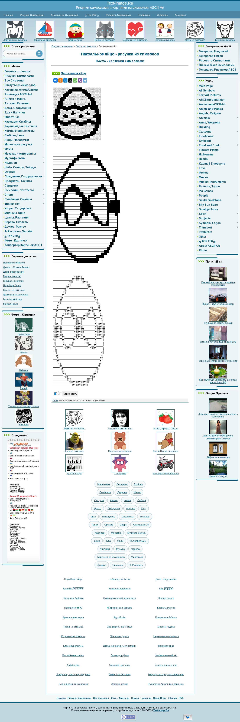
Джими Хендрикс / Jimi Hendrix (119, 646)
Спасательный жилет (166, 665)
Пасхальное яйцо (73, 73)
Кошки (127, 500)
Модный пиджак (166, 626)
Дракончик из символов (15, 294)
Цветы (97, 508)
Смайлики (105, 492)
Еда (108, 540)
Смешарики (120, 473)
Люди (120, 540)
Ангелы (130, 508)
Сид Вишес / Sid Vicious (119, 626)
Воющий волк (10, 303)
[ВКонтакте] (55, 80)
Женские (116, 532)
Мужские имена (136, 532)
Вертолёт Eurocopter (120, 588)
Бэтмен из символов (14, 290)
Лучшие (101, 565)
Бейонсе (23, 370)
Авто (93, 516)
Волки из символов (105, 40)
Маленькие (103, 484)
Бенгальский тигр (12, 299)
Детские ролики (119, 684)
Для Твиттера (74, 473)
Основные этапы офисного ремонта (218, 361)
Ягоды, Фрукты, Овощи (165, 428)
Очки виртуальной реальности (119, 598)
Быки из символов (225, 40)
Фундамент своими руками (218, 323)
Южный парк (75, 40)
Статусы (99, 500)
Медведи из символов (120, 451)
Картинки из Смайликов (64, 15)
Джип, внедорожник (13, 271)
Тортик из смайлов (73, 626)
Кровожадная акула (73, 617)
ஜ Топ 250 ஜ (92, 15)
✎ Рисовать (136, 565)
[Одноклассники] (60, 80)
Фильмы (105, 548)
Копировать (70, 393)
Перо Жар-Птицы (12, 285)
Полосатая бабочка (73, 598)
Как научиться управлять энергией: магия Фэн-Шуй (218, 381)
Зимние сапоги (166, 598)
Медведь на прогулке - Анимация (166, 674)
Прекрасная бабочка (166, 617)
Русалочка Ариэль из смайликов (166, 684)
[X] (70, 80)
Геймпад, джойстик (13, 281)
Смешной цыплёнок (119, 665)
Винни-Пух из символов (165, 451)
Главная (8, 15)
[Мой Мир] (65, 80)
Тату (143, 508)
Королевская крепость (73, 636)
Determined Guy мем (119, 674)
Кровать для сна (166, 607)
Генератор (144, 15)
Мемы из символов (195, 40)
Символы (162, 15)
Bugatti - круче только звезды (218, 304)
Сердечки (122, 484)
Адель (23, 352)
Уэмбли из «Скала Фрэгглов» (23, 406)
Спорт (123, 524)
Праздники (114, 508)
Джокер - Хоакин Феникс (16, 267)
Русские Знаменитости (120, 428)
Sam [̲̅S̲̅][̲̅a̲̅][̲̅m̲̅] (166, 588)
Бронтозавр (24, 334)
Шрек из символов (74, 451)
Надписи (100, 532)
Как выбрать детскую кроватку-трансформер (218, 283)
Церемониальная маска (166, 636)
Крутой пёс (119, 617)
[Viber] (80, 80)
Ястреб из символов (14, 262)
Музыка (120, 548)
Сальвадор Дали (120, 655)
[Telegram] (85, 80)
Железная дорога (119, 636)
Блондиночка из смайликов (73, 684)
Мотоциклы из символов (166, 473)
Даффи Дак (73, 665)
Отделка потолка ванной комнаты (218, 342)
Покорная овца (166, 646)
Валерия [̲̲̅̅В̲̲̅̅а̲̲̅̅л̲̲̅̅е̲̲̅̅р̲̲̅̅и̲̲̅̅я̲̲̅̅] (73, 588)
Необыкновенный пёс (166, 655)
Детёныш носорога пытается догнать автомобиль (218, 415)
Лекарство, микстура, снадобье (73, 674)
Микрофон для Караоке (119, 607)
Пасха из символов (86, 46)
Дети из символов (165, 40)
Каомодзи (180, 15)
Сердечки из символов (135, 40)
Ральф (23, 388)
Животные (137, 557)
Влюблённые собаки (73, 655)
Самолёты (128, 516)
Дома (97, 540)
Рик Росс (24, 424)
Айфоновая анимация (218, 457)
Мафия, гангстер (12, 276)
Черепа (135, 548)
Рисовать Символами (118, 15)
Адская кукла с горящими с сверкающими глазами (218, 437)
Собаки (141, 500)
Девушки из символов (15, 40)
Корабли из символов (45, 40)
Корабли (145, 516)
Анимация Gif (141, 524)
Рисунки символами (62, 46)
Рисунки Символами (32, 15)
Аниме (114, 500)
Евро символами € (73, 646)
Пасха (55, 400)
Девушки (122, 492)
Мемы (137, 492)
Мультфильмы (138, 540)
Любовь (138, 484)
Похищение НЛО (73, 607)
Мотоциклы (108, 516)
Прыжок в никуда (218, 476)
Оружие (108, 524)
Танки (94, 524)
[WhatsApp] (75, 80)
